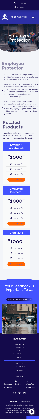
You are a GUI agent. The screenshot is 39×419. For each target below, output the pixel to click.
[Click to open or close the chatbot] (31, 412)
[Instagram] (24, 393)
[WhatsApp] (27, 381)
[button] (33, 17)
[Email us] (16, 381)
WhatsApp (30, 384)
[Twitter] (19, 393)
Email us (18, 384)
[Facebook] (14, 393)
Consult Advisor (16, 179)
